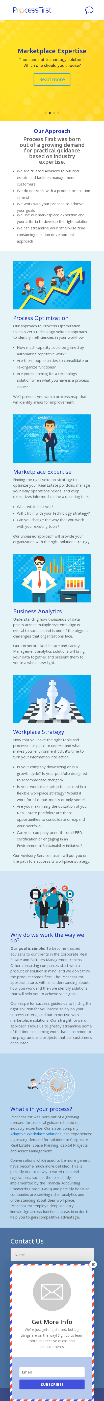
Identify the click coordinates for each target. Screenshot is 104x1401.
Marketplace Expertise (52, 51)
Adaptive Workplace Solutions (36, 1133)
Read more (52, 79)
